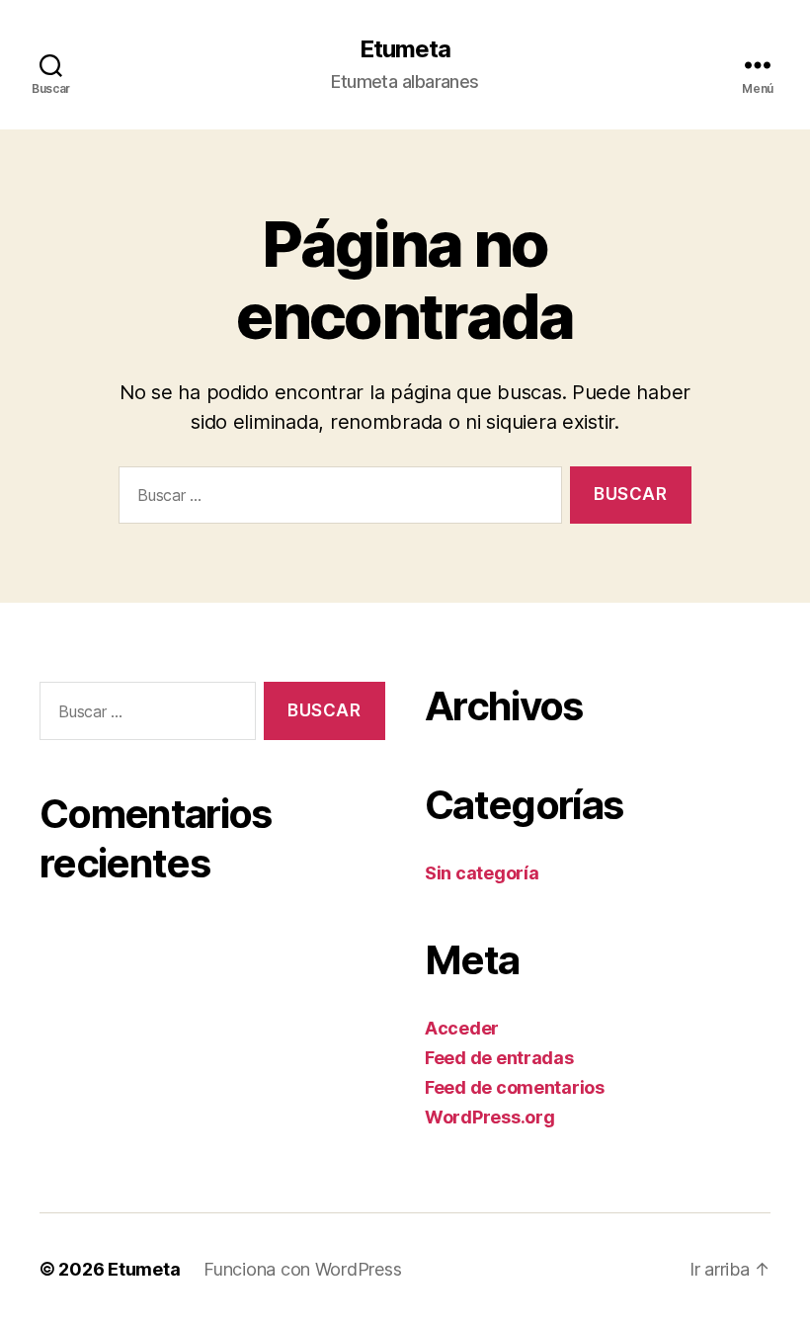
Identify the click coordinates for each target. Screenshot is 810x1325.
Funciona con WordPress (302, 1269)
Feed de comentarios (515, 1087)
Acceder (462, 1028)
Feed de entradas (499, 1057)
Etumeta (405, 49)
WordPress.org (490, 1117)
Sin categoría (482, 873)
